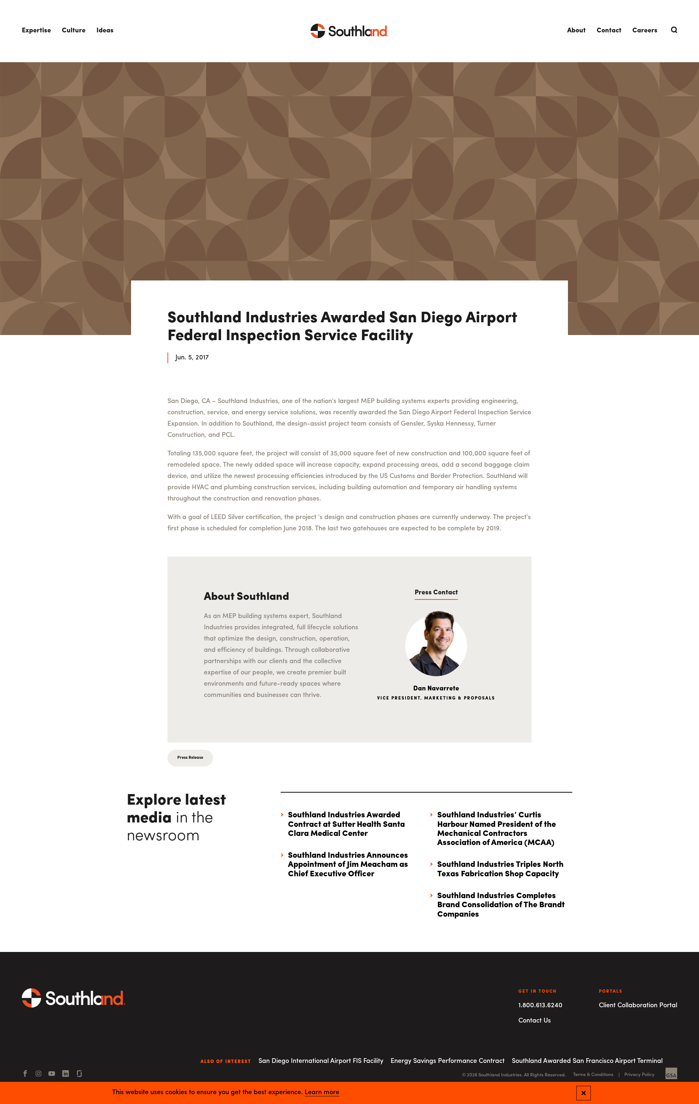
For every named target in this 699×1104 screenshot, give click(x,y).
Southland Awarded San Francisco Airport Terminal (587, 1061)
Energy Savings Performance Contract (448, 1061)
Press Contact (436, 593)
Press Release (190, 758)
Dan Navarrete (436, 689)
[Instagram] (38, 1074)
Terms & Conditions (593, 1074)
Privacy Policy (639, 1074)
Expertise (36, 31)
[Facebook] (25, 1074)
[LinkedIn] (65, 1074)
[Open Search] (672, 30)
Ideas (105, 31)
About (576, 31)
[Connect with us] (79, 1074)
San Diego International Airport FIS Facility (320, 1061)
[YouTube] (51, 1074)
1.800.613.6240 (540, 1006)
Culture (74, 31)
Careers (644, 31)
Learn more (322, 1092)
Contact (609, 31)
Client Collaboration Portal (638, 1006)
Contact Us (534, 1021)
